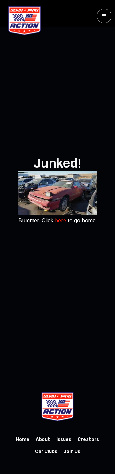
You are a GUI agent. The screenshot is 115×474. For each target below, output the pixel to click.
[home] (23, 21)
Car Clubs (46, 451)
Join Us (72, 451)
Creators (88, 439)
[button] (104, 16)
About (43, 439)
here (60, 220)
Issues (64, 439)
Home (22, 439)
